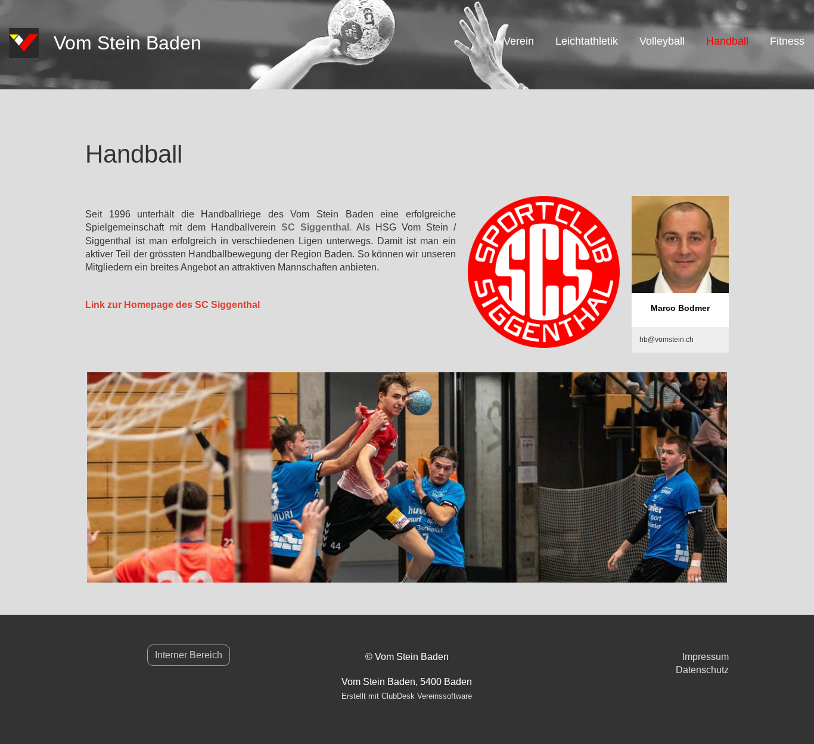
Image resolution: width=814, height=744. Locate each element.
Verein (519, 41)
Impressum (705, 657)
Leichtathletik (586, 41)
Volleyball (662, 41)
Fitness (787, 41)
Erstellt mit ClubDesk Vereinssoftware (406, 696)
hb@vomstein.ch (666, 339)
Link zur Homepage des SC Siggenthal (172, 305)
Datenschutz (702, 670)
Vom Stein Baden (127, 43)
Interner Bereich (188, 655)
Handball (727, 41)
